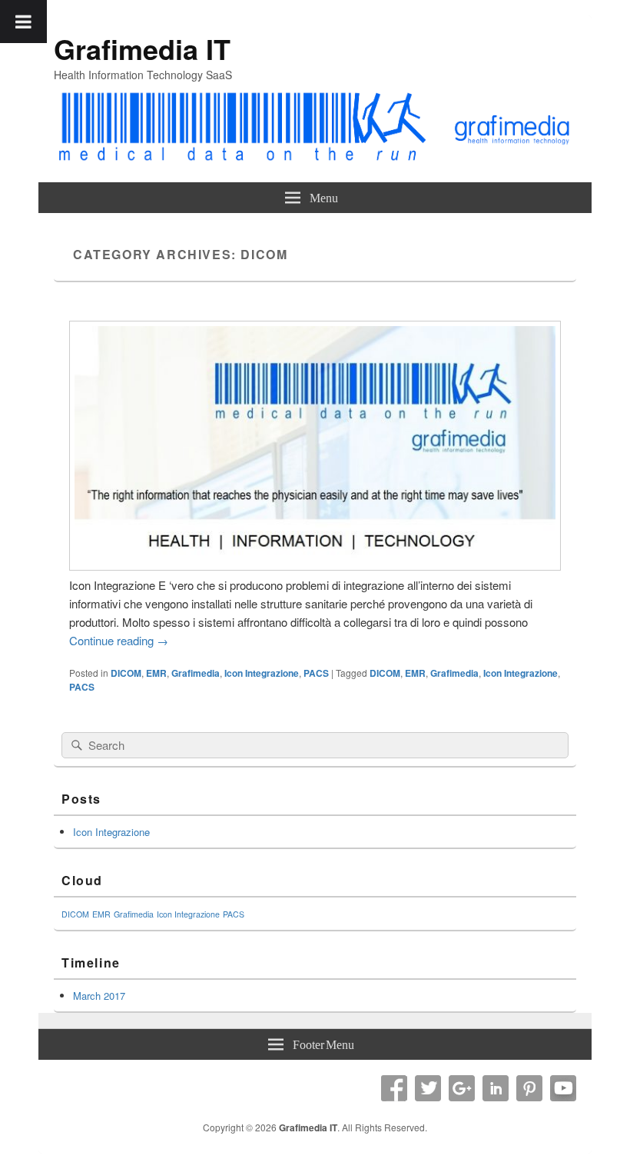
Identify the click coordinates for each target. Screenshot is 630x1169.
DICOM (126, 673)
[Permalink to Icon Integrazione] (315, 566)
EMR (156, 673)
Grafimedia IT (142, 48)
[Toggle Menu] (23, 21)
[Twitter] (428, 1088)
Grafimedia (195, 673)
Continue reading (118, 640)
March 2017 (99, 995)
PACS (316, 673)
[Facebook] (394, 1088)
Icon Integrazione (261, 673)
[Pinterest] (529, 1088)
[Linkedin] (495, 1088)
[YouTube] (563, 1088)
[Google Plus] (462, 1088)
